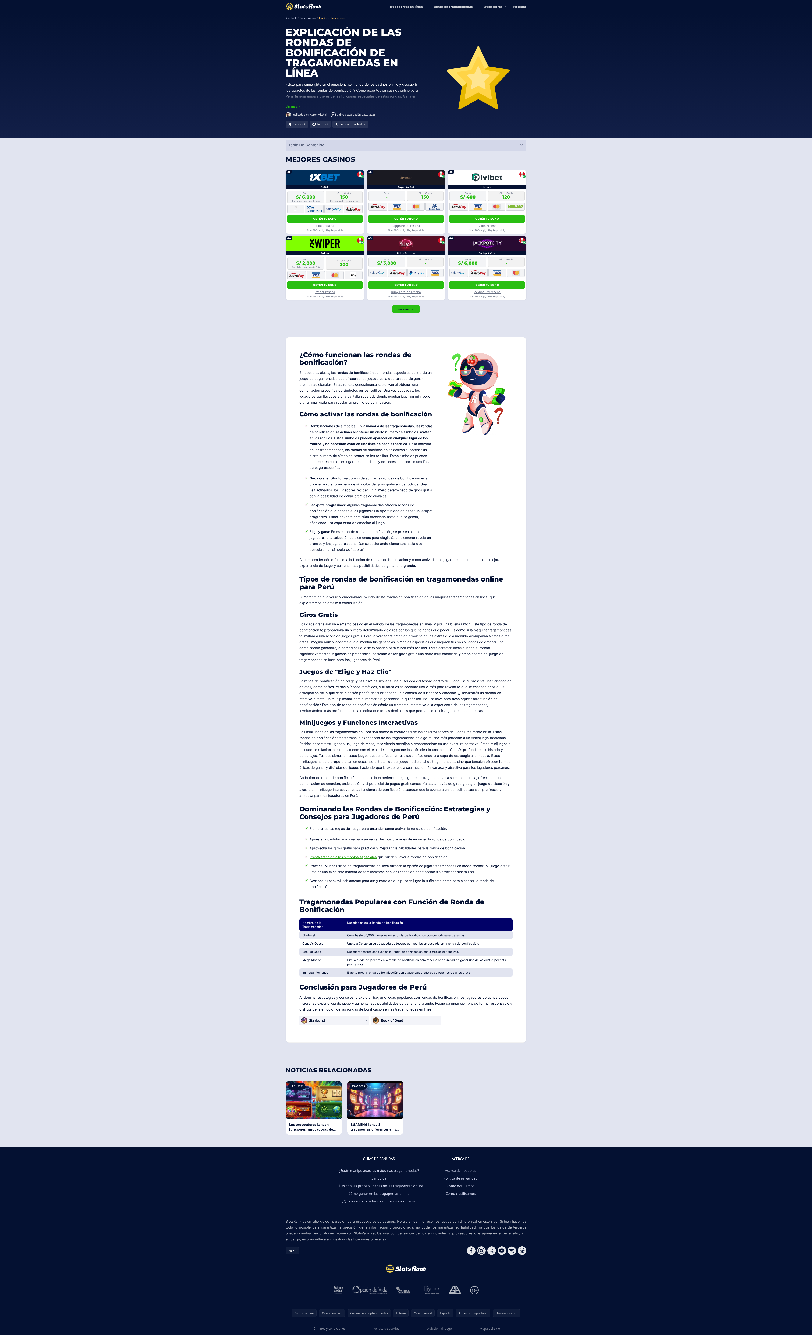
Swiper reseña (325, 292)
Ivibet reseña (487, 226)
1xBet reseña (325, 226)
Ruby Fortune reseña (406, 292)
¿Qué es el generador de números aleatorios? (378, 1201)
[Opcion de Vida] (369, 1290)
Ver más (403, 309)
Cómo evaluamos (460, 1186)
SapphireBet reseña (406, 226)
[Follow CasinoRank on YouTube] (502, 1250)
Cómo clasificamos (461, 1193)
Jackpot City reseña (487, 292)
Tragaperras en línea (406, 6)
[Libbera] (430, 1290)
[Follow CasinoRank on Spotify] (512, 1250)
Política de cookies (386, 1329)
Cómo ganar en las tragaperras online (378, 1193)
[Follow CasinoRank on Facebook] (471, 1250)
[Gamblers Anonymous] (455, 1290)
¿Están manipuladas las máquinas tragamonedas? (379, 1170)
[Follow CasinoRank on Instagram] (481, 1250)
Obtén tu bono (325, 218)
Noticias (519, 6)
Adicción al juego (439, 1329)
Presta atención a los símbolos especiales (343, 857)
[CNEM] (403, 1290)
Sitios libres (493, 6)
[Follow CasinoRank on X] (491, 1250)
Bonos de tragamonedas (453, 6)
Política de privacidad (461, 1178)
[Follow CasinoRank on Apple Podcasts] (522, 1250)
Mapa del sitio (490, 1329)
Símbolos (378, 1178)
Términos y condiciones (328, 1329)
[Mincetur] (338, 1290)
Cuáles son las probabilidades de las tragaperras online (378, 1186)
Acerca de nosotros (460, 1170)
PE (290, 1250)
